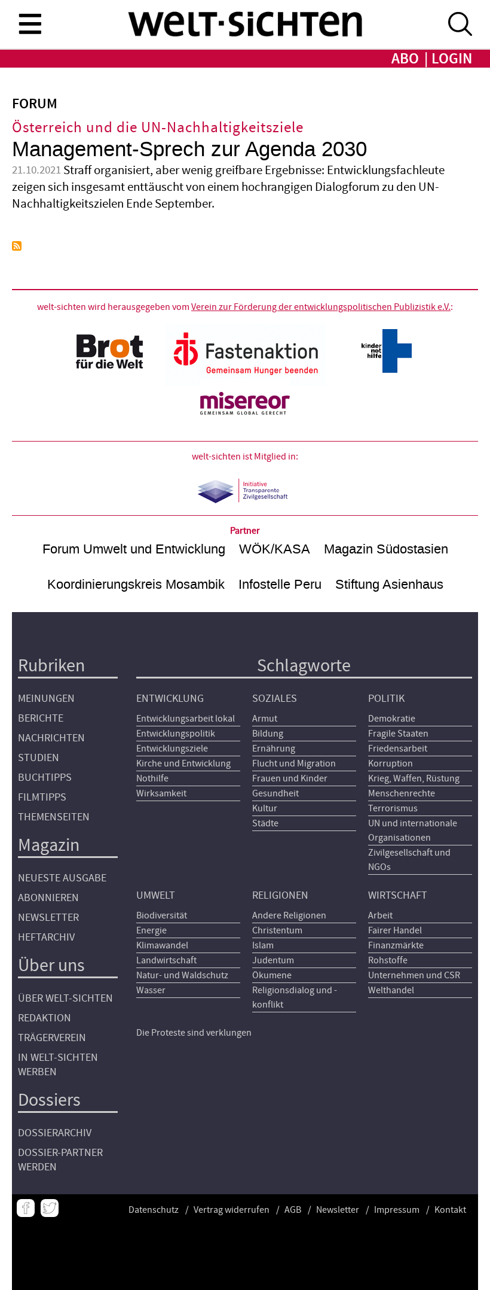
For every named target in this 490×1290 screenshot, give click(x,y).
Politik (386, 698)
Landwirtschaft (166, 960)
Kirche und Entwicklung (183, 763)
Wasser (151, 990)
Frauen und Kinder (289, 778)
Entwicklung (170, 698)
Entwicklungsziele (172, 748)
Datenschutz (153, 1210)
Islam (263, 945)
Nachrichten (51, 738)
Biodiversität (161, 915)
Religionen (280, 895)
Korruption (390, 763)
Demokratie (391, 719)
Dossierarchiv (54, 1133)
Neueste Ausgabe (62, 878)
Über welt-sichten (65, 998)
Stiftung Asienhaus (389, 584)
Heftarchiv (46, 937)
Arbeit (380, 915)
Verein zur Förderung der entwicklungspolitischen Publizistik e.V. (321, 307)
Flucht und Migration (294, 763)
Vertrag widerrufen (232, 1210)
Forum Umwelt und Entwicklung (133, 549)
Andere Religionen (289, 915)
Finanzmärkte (396, 945)
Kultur (264, 808)
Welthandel (391, 990)
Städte (265, 823)
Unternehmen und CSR (414, 975)
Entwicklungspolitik (175, 734)
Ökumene (272, 975)
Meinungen (46, 698)
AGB (292, 1210)
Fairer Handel (395, 930)
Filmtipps (42, 797)
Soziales (274, 698)
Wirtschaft (397, 895)
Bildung (267, 734)
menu (30, 23)
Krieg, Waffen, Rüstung (414, 778)
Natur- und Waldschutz (182, 975)
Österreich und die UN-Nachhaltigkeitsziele (158, 128)
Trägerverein (52, 1038)
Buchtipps (45, 777)
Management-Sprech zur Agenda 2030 (189, 149)
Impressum (396, 1210)
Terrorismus (393, 808)
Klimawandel (162, 945)
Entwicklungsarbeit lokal (185, 719)
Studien (38, 758)
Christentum (277, 930)
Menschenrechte (401, 793)
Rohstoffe (388, 960)
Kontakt (450, 1210)
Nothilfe (152, 778)
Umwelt (155, 895)
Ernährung (273, 748)
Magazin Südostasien (386, 549)
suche (460, 24)
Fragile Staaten (398, 734)
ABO (405, 59)
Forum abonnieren (17, 246)
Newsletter (48, 917)
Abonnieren (48, 898)
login (451, 59)
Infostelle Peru (279, 584)
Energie (151, 930)
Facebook (26, 1208)
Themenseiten (54, 817)
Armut (264, 719)
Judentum (273, 960)
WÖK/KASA (274, 549)
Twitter (50, 1208)
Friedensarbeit (397, 748)
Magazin (48, 845)
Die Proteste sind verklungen (194, 1033)
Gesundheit (275, 793)
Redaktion (44, 1018)
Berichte (40, 718)
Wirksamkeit (161, 793)
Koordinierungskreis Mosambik (136, 584)
